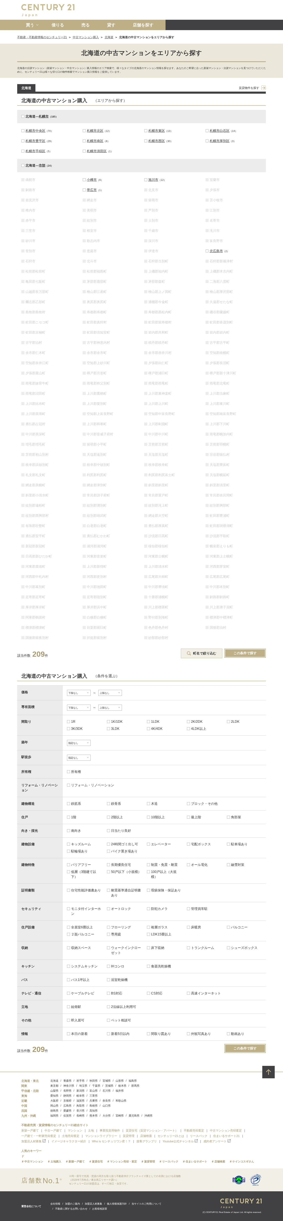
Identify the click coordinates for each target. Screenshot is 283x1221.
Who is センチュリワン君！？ (111, 1141)
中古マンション (33, 1161)
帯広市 (92, 190)
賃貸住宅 (97, 1161)
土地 (91, 1130)
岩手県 (80, 1080)
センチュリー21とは (171, 1136)
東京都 (54, 1085)
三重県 (93, 1095)
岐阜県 (80, 1095)
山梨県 (54, 1090)
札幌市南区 (95, 141)
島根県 (93, 1105)
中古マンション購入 (86, 37)
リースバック (198, 1136)
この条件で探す (245, 653)
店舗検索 (146, 1136)
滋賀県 (80, 1100)
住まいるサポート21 (226, 1136)
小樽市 (92, 180)
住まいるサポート (196, 1161)
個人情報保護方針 (117, 1203)
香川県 (80, 1110)
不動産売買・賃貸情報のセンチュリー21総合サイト (54, 1125)
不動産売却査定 (194, 1130)
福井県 (120, 1090)
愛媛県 (67, 1110)
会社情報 (55, 1203)
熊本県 (93, 1115)
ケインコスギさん (243, 1161)
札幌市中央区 (35, 131)
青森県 (67, 1080)
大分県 (107, 1115)
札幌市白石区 (220, 131)
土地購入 (56, 1161)
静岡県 (67, 1095)
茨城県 (109, 1085)
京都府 (67, 1100)
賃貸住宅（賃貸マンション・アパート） (152, 1130)
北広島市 (216, 251)
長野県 (67, 1090)
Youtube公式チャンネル (178, 1141)
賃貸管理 (128, 1136)
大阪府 (54, 1100)
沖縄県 (148, 1115)
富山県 (93, 1090)
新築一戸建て (30, 1130)
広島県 (67, 1105)
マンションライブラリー (101, 1136)
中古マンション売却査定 (226, 1130)
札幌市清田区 (97, 151)
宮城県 (107, 1080)
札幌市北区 (95, 131)
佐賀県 (67, 1115)
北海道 (109, 37)
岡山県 (54, 1105)
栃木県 (122, 1085)
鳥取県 (80, 1105)
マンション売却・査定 (123, 1161)
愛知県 (54, 1095)
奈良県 (107, 1100)
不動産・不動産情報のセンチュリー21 (42, 37)
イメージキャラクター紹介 (68, 1141)
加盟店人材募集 (31, 1141)
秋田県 (93, 1080)
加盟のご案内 (72, 1203)
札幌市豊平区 (35, 141)
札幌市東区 (156, 131)
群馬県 (135, 1085)
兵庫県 (93, 1100)
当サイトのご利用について (146, 1203)
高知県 (93, 1110)
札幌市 (44, 116)
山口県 (107, 1105)
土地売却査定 (70, 1136)
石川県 (107, 1090)
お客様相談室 (99, 1208)
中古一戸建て (53, 1130)
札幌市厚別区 (220, 141)
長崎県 (80, 1115)
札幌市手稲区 (35, 151)
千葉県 (96, 1085)
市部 (42, 165)
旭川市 (153, 180)
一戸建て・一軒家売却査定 (38, 1136)
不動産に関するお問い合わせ (71, 1208)
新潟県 (80, 1090)
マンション (75, 1130)
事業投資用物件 (110, 1130)
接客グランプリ (147, 1141)
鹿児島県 (134, 1115)
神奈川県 (68, 1085)
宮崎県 (120, 1115)
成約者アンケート (215, 1141)
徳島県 (54, 1110)
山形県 (120, 1080)
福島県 (133, 1080)
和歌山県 (121, 1100)
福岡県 (54, 1115)
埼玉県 (83, 1085)
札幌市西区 (156, 141)
